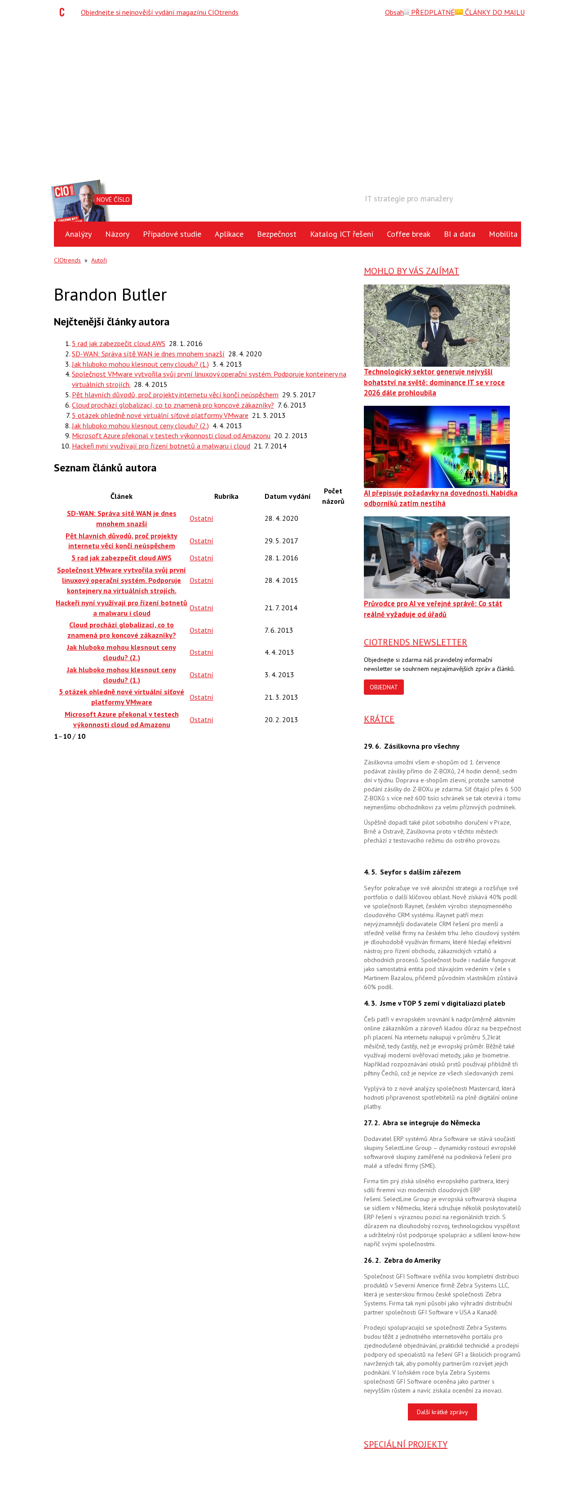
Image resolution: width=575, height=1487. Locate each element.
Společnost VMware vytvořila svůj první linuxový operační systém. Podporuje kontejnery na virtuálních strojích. (121, 580)
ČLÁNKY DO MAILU (494, 12)
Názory (117, 234)
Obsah (394, 12)
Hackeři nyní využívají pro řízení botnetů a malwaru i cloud (161, 445)
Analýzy (78, 234)
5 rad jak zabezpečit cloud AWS (118, 343)
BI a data (459, 234)
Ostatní (201, 518)
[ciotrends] (64, 12)
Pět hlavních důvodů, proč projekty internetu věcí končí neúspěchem (175, 394)
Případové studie (172, 234)
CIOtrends (67, 260)
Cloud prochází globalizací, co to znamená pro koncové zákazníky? (173, 404)
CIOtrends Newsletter (415, 642)
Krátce (379, 719)
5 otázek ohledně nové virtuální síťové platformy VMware (160, 415)
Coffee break (408, 234)
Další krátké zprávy (442, 1412)
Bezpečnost (276, 234)
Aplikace (229, 234)
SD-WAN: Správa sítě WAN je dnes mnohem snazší (148, 353)
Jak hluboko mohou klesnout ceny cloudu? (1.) (140, 364)
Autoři (99, 260)
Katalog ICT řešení (341, 234)
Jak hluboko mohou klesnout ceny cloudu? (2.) (140, 425)
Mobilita (503, 234)
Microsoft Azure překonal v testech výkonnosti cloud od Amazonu (171, 435)
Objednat (384, 687)
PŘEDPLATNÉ (432, 12)
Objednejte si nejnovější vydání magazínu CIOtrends (160, 12)
